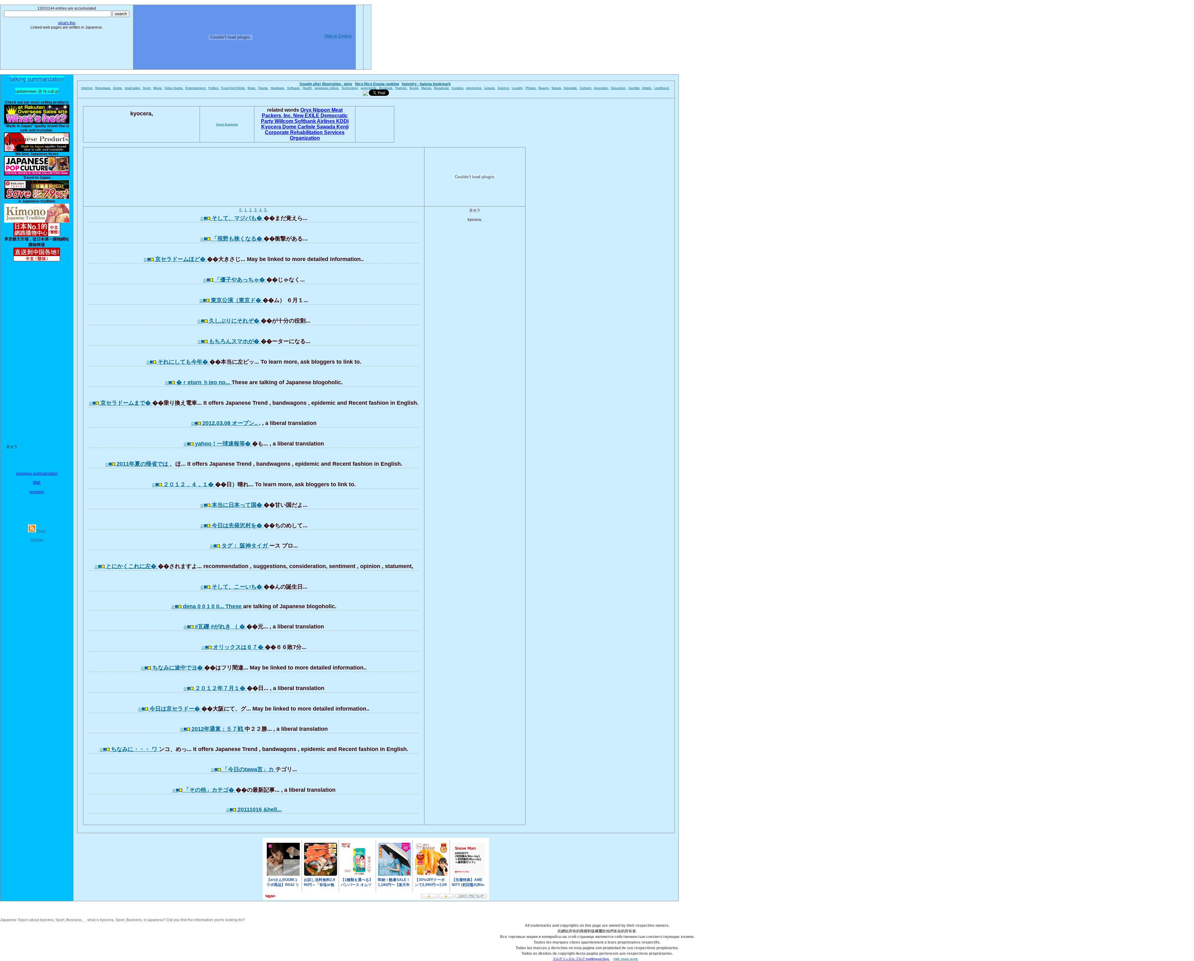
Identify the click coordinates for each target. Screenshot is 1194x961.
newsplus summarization (37, 473)
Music (252, 88)
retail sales (133, 88)
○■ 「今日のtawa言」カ (243, 769)
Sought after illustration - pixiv (325, 84)
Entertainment (195, 88)
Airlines (326, 121)
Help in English (338, 36)
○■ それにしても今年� (178, 362)
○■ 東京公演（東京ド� (231, 300)
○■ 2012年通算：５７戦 (212, 729)
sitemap (37, 540)
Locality (518, 88)
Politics (213, 88)
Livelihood (662, 88)
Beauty (544, 88)
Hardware (278, 88)
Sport (147, 88)
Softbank (305, 121)
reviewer (37, 492)
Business (386, 88)
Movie (158, 88)
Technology (350, 88)
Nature (557, 88)
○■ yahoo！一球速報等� (217, 444)
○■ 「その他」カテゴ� (204, 790)
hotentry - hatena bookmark (426, 84)
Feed (41, 531)
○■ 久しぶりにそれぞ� (229, 321)
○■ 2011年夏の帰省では (137, 464)
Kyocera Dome (279, 126)
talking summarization (37, 79)
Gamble (634, 88)
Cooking (457, 88)
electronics (474, 88)
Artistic (647, 88)
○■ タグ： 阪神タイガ (239, 546)
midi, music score (626, 958)
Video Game (173, 88)
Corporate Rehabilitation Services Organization (305, 135)
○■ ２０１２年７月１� (215, 688)
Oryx (306, 110)
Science (503, 88)
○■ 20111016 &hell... (254, 809)
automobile (369, 88)
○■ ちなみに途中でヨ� (172, 668)
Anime (118, 88)
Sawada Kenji (333, 126)
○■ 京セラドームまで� (120, 403)
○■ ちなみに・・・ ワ (129, 749)
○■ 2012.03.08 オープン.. (225, 423)
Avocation (601, 88)
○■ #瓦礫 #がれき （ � (215, 626)
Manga (426, 88)
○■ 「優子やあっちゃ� (234, 280)
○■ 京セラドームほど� (175, 259)
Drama (263, 88)
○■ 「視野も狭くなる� (232, 239)
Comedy (586, 88)
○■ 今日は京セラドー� (169, 709)
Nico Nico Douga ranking (377, 84)
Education (619, 88)
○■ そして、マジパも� (232, 218)
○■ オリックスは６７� (233, 647)
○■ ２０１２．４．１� (183, 484)
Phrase (531, 88)
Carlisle (307, 126)
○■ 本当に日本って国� (232, 505)
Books (414, 88)
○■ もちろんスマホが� (229, 341)
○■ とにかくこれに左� (126, 566)
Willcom (284, 121)
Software (294, 88)
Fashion (401, 88)
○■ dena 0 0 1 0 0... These (207, 606)
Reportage (103, 88)
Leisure (490, 88)
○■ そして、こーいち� (232, 587)
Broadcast (442, 88)
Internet (87, 88)
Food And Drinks (233, 88)
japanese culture (327, 88)
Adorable (571, 88)
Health (308, 88)
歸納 (36, 482)
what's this (67, 23)
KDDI (342, 121)
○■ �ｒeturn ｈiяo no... (198, 382)
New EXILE (307, 115)
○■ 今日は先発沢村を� (232, 525)
